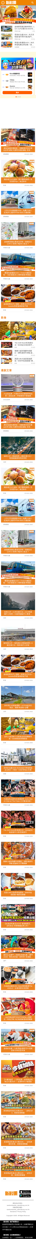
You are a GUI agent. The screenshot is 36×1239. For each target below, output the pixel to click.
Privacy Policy (22, 1211)
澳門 (4, 961)
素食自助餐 (29, 1237)
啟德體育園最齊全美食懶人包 (12, 1224)
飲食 (4, 185)
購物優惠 (6, 154)
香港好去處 (17, 31)
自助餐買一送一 (7, 1237)
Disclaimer (13, 1211)
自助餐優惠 (19, 1237)
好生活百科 (6, 399)
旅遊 (4, 774)
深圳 (4, 462)
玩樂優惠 (17, 47)
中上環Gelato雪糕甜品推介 (19, 1227)
